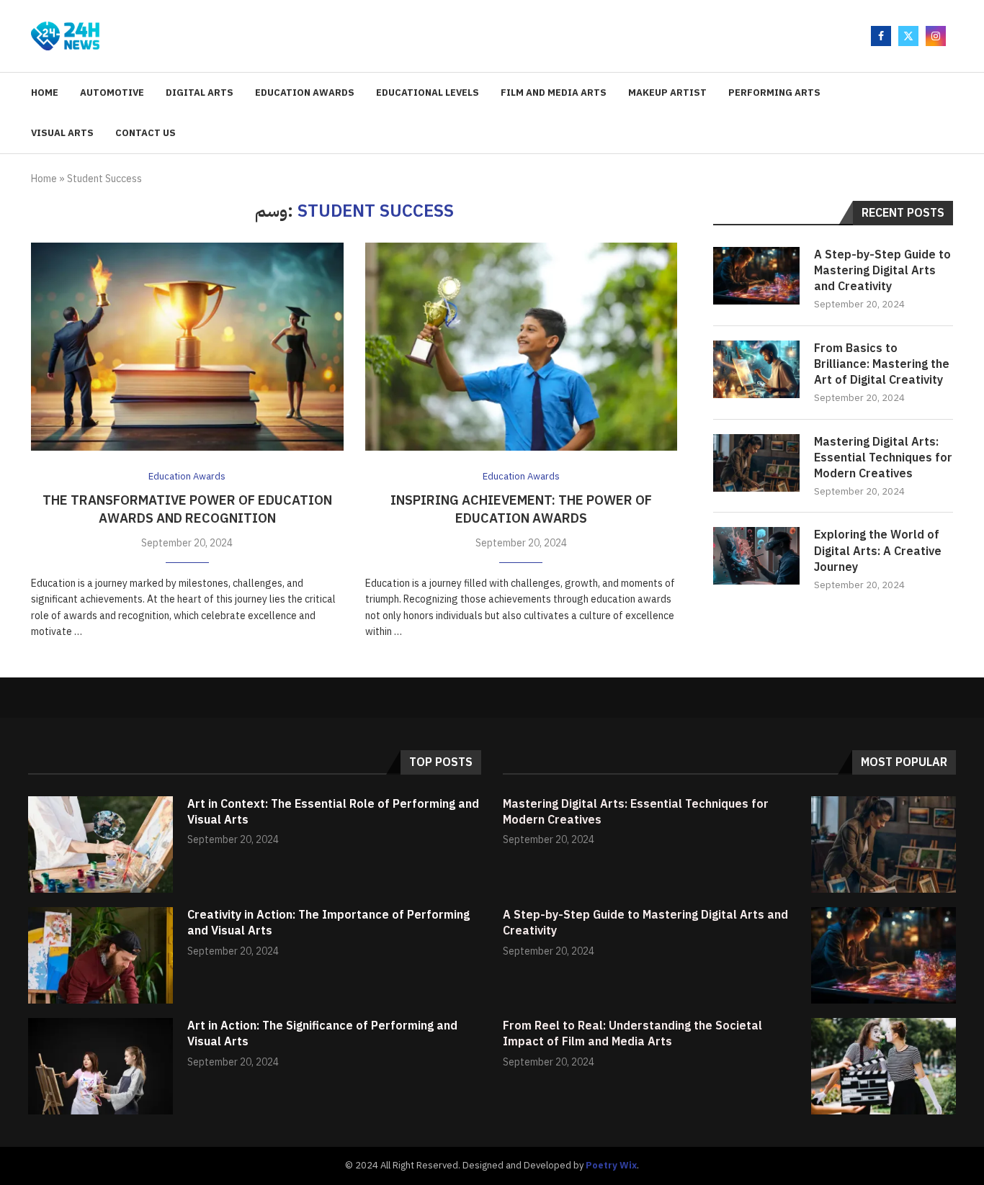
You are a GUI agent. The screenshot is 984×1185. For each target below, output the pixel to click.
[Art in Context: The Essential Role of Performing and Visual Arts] (100, 844)
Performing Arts (774, 92)
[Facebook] (881, 36)
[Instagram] (936, 36)
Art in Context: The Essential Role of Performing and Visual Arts (333, 812)
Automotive (112, 92)
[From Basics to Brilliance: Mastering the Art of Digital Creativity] (756, 369)
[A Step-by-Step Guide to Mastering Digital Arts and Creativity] (756, 276)
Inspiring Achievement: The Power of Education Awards (521, 508)
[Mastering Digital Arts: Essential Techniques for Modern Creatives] (756, 463)
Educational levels (427, 92)
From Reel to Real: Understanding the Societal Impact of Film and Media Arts (632, 1033)
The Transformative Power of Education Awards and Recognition (187, 508)
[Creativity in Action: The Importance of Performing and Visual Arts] (100, 955)
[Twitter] (908, 36)
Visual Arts (62, 133)
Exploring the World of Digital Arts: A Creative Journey (877, 551)
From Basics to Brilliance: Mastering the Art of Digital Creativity (881, 365)
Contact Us (145, 133)
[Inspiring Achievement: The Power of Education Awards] (521, 347)
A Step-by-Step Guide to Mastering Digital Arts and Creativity (882, 271)
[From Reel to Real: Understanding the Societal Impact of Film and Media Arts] (883, 1066)
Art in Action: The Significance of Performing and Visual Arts (322, 1033)
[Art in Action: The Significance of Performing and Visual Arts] (100, 1066)
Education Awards (304, 92)
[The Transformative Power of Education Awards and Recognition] (187, 347)
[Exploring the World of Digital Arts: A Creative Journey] (756, 556)
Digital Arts (199, 92)
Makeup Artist (667, 92)
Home (44, 92)
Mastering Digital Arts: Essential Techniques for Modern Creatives (883, 458)
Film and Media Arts (554, 92)
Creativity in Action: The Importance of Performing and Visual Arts (328, 923)
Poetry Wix (611, 1165)
